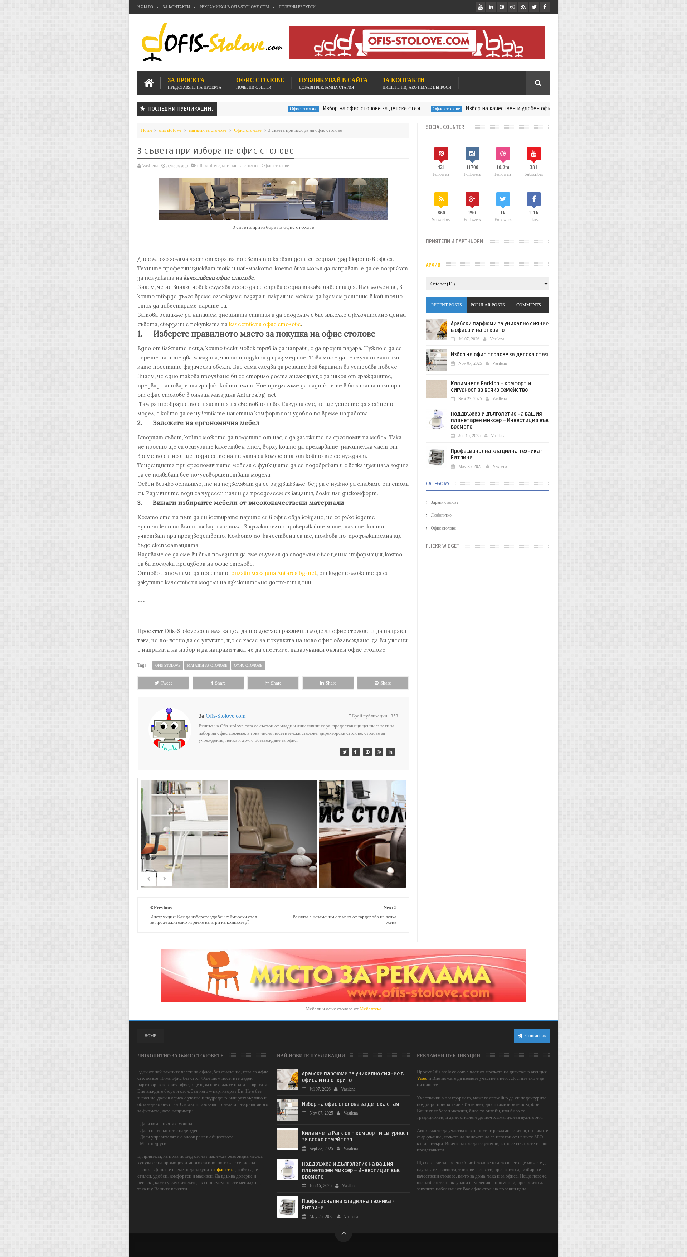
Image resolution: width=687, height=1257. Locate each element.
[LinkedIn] (390, 752)
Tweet (166, 683)
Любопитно (441, 515)
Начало (145, 7)
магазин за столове (207, 130)
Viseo (422, 1078)
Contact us (535, 1035)
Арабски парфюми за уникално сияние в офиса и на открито (500, 327)
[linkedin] (491, 7)
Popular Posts (488, 305)
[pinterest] (502, 7)
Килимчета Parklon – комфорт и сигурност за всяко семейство (491, 387)
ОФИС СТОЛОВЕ (260, 83)
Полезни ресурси (297, 7)
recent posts (446, 305)
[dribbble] (512, 7)
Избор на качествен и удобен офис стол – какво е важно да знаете (523, 108)
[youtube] (480, 7)
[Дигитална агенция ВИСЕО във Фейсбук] (356, 752)
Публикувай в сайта (333, 83)
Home (146, 130)
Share (220, 683)
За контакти (176, 7)
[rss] (523, 7)
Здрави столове (444, 502)
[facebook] (545, 7)
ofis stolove (170, 130)
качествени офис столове (265, 324)
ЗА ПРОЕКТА (194, 83)
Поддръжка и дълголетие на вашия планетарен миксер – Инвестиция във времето (500, 420)
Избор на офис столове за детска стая (344, 108)
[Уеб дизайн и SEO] (344, 752)
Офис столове (276, 108)
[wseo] (367, 752)
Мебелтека (370, 1008)
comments (528, 305)
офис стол (224, 1169)
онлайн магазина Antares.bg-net (274, 573)
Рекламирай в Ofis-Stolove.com (234, 7)
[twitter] (534, 7)
